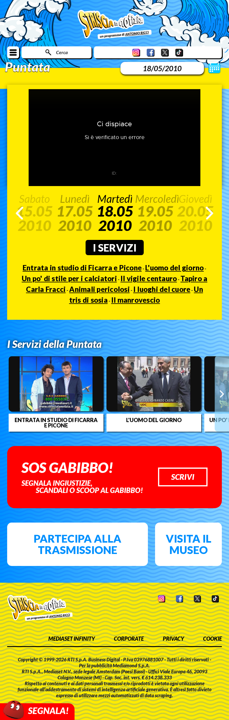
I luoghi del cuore (162, 289)
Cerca (62, 52)
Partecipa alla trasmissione (77, 544)
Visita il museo (188, 544)
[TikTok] (179, 52)
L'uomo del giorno (174, 267)
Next (209, 213)
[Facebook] (150, 52)
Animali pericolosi (99, 289)
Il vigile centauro (148, 278)
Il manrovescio (135, 300)
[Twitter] (165, 52)
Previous (19, 213)
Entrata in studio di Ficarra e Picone (82, 267)
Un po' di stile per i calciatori (69, 278)
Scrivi (182, 477)
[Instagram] (136, 52)
